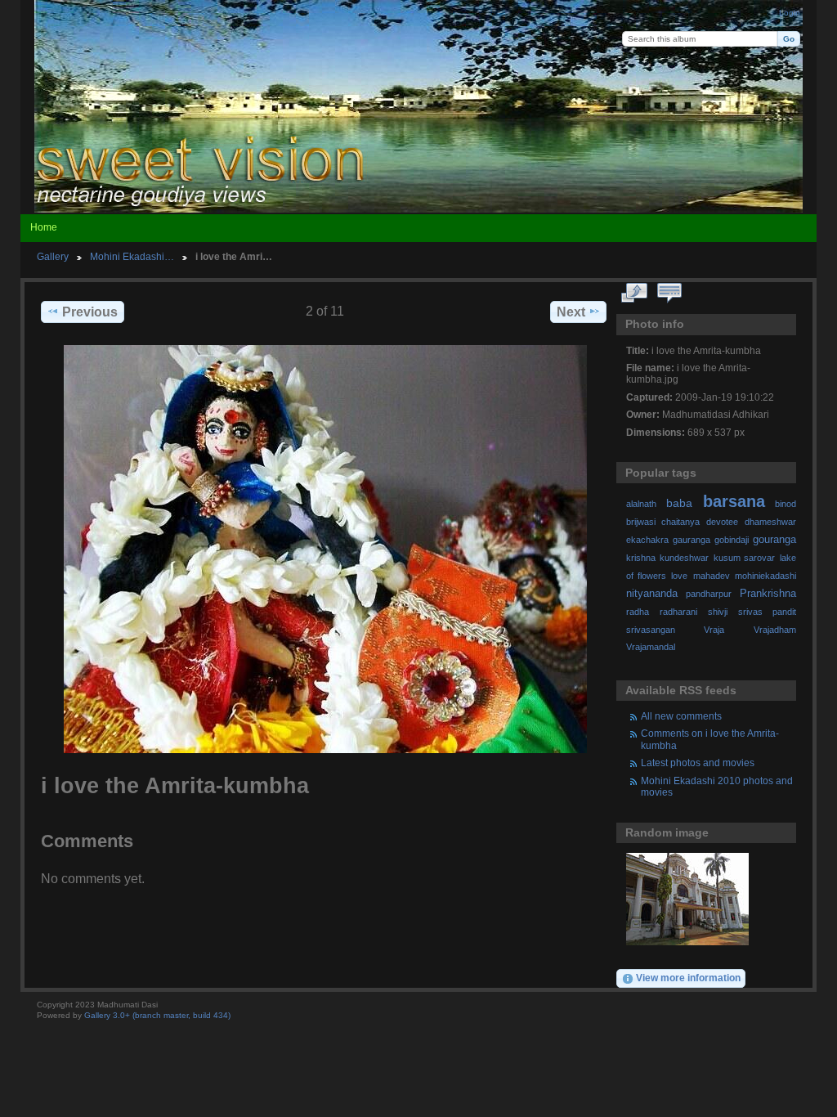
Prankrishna (768, 593)
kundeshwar (684, 558)
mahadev (711, 576)
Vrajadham (775, 630)
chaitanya (680, 522)
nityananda (652, 593)
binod (785, 504)
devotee (722, 522)
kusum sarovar (745, 558)
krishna (641, 558)
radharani (678, 612)
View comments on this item (669, 293)
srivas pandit (767, 612)
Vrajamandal (650, 647)
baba (679, 502)
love (679, 576)
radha (637, 612)
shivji (717, 612)
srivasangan (650, 630)
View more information (688, 977)
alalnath (641, 504)
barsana (734, 501)
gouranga (774, 539)
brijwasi (641, 522)
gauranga (691, 540)
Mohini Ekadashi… (132, 256)
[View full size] (325, 549)
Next (571, 312)
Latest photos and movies (697, 762)
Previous (90, 312)
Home (43, 227)
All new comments (681, 716)
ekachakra (647, 540)
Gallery (53, 256)
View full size (634, 293)
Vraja (714, 630)
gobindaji (731, 540)
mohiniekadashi (765, 576)
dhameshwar (770, 522)
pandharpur (709, 594)
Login (789, 12)
